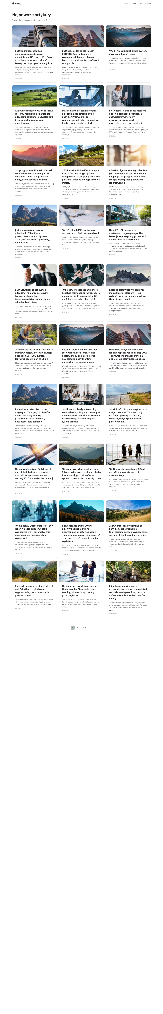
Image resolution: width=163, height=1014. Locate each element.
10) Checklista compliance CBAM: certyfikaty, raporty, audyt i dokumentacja (127, 472)
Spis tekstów (130, 3)
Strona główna (144, 3)
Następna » (86, 628)
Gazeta (16, 3)
